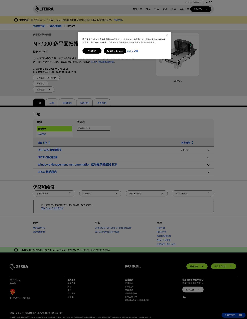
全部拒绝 (92, 50)
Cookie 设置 (132, 50)
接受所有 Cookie (115, 50)
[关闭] (167, 35)
